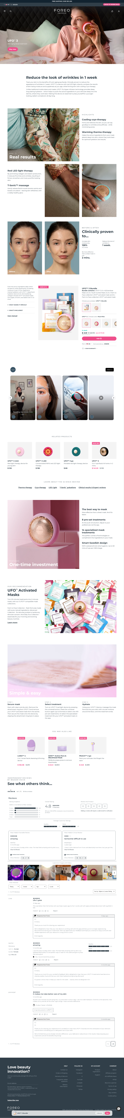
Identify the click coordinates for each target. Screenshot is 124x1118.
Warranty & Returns (61, 1076)
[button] (118, 1108)
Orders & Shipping (61, 1073)
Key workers (112, 1092)
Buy (107, 1113)
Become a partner (110, 1083)
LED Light (53, 488)
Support (97, 1075)
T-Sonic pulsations (68, 488)
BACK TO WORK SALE (111, 4)
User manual (12, 316)
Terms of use (112, 1086)
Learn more (12, 623)
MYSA (114, 1079)
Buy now (12, 49)
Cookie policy (112, 1096)
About (114, 1070)
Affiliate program (111, 1073)
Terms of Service (22, 1095)
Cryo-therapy (40, 488)
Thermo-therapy (25, 488)
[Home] (62, 11)
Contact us (64, 1070)
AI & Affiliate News (110, 1076)
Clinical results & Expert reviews (92, 488)
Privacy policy (112, 1089)
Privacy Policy (11, 1095)
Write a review (27, 791)
